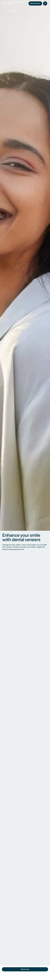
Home (5, 11)
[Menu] (45, 3)
